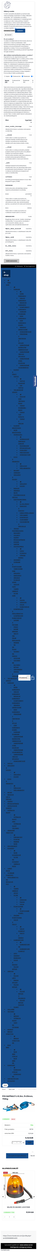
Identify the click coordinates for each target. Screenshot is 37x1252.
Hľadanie (23, 678)
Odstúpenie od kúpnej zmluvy (21, 1247)
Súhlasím (20, 30)
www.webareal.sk (26, 1245)
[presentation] (3, 1197)
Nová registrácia (30, 266)
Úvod (3, 1089)
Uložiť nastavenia (11, 261)
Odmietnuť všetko (9, 30)
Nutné (8, 76)
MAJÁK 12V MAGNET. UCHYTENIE (18, 1207)
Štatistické (27, 76)
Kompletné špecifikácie (17, 1156)
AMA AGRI (12, 1089)
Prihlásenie (20, 266)
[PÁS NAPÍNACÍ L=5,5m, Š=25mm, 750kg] (18, 1106)
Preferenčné (16, 76)
